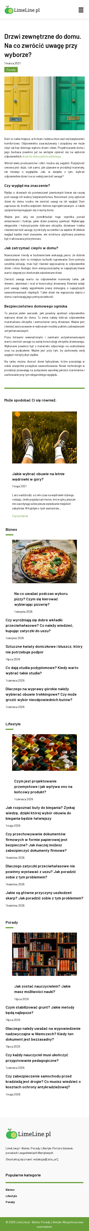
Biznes (10, 1189)
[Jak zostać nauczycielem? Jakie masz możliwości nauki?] (44, 955)
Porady (11, 69)
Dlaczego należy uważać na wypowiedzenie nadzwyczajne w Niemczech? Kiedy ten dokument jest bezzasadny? (43, 1033)
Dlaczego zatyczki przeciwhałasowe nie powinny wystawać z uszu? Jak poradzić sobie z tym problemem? (41, 871)
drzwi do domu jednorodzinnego (41, 156)
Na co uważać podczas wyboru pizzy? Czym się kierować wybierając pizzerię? (41, 599)
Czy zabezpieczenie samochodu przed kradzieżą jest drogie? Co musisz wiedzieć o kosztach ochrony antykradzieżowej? (43, 1081)
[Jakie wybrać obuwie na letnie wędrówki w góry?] (44, 439)
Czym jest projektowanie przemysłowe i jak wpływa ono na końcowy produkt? (43, 786)
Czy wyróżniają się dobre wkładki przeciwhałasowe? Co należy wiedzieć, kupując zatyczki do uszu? (39, 625)
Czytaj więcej (20, 516)
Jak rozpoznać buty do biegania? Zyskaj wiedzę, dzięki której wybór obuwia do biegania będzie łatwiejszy (40, 813)
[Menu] (81, 9)
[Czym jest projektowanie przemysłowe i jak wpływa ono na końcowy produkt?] (44, 753)
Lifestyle (11, 1196)
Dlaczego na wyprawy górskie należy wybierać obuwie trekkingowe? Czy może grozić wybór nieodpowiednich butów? (41, 694)
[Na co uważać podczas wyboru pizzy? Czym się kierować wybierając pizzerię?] (44, 563)
